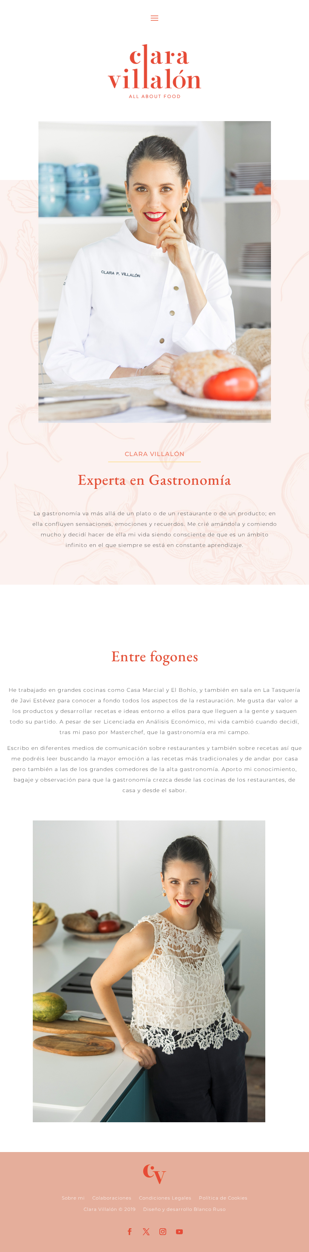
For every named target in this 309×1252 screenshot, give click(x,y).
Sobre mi (73, 1198)
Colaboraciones (112, 1198)
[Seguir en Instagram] (163, 1231)
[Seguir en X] (146, 1231)
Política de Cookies (223, 1198)
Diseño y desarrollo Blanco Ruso (184, 1209)
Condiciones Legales (165, 1198)
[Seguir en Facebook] (129, 1231)
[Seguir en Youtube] (179, 1231)
